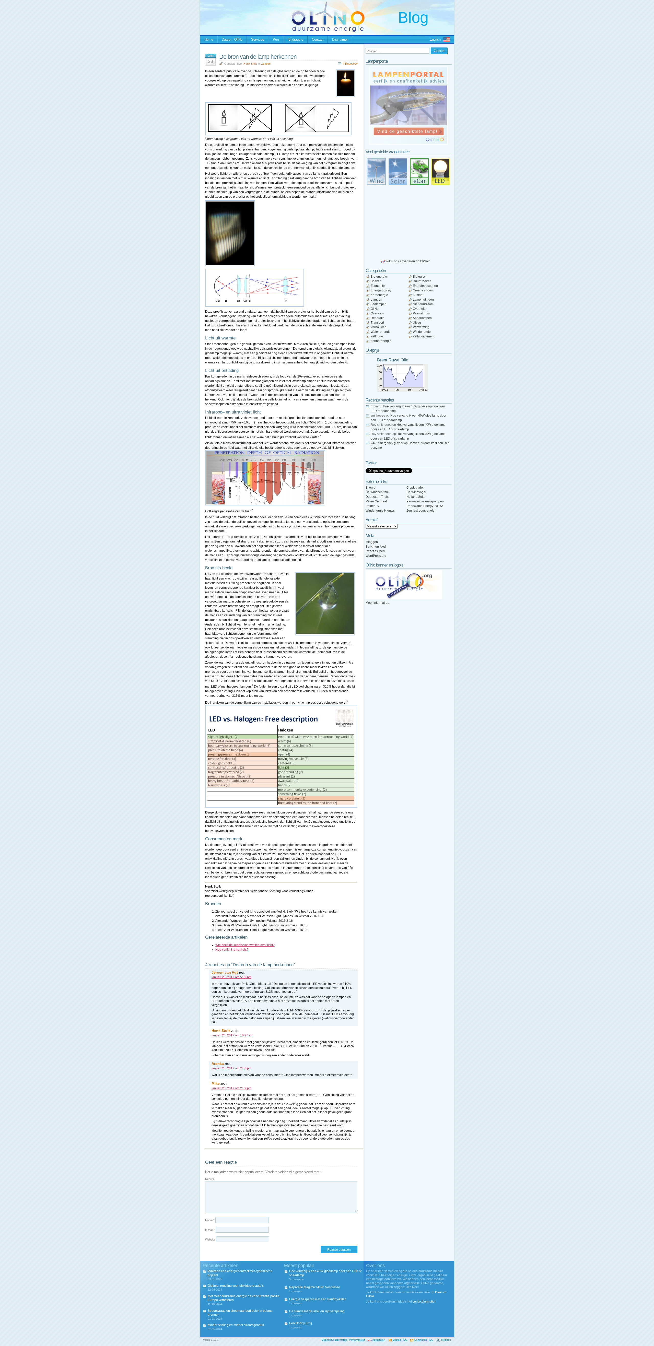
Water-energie (381, 332)
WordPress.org (376, 556)
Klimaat (418, 295)
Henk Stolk (250, 63)
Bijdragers (295, 39)
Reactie (210, 1178)
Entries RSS (400, 1339)
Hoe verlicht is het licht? (231, 949)
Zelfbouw (377, 336)
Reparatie (377, 318)
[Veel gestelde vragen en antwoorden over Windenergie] (376, 171)
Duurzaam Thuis (377, 497)
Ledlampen (379, 304)
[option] (408, 105)
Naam (209, 1220)
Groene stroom (423, 290)
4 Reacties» (350, 63)
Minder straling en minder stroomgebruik (236, 1325)
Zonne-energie (381, 341)
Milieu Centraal (376, 501)
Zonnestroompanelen (421, 510)
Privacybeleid (357, 1339)
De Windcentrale (377, 492)
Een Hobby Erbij (300, 1323)
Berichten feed (376, 546)
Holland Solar (416, 497)
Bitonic (370, 487)
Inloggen (372, 542)
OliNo (375, 309)
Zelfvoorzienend (424, 336)
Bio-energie (379, 276)
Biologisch (420, 276)
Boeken (376, 281)
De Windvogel (416, 492)
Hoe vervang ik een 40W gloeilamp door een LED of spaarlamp (325, 1273)
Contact (317, 39)
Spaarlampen (422, 318)
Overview (377, 313)
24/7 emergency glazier (387, 443)
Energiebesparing (425, 286)
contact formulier (424, 1301)
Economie (378, 286)
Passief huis (421, 313)
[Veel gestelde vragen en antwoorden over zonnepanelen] (397, 171)
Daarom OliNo (232, 39)
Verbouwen (379, 327)
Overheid (419, 309)
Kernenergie (379, 295)
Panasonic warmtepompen (425, 501)
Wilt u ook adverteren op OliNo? (408, 261)
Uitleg (417, 322)
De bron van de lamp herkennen (258, 56)
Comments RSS (423, 1339)
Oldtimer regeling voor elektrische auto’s (236, 1286)
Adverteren (378, 1339)
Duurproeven (422, 281)
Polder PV (373, 506)
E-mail (210, 1229)
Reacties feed (375, 551)
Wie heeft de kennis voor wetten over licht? (245, 945)
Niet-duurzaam (423, 304)
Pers (276, 39)
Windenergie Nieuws (380, 510)
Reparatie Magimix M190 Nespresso (314, 1287)
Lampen (266, 63)
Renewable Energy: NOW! (424, 506)
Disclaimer (340, 39)
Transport (377, 322)
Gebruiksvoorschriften (334, 1339)
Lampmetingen (423, 299)
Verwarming (421, 327)
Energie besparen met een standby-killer (317, 1299)
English (435, 39)
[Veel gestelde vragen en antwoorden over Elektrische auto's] (419, 171)
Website (210, 1239)
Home (208, 39)
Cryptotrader (415, 487)
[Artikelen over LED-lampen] (440, 171)
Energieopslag (381, 290)
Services (257, 39)
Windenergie (422, 332)
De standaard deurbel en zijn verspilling (317, 1311)
